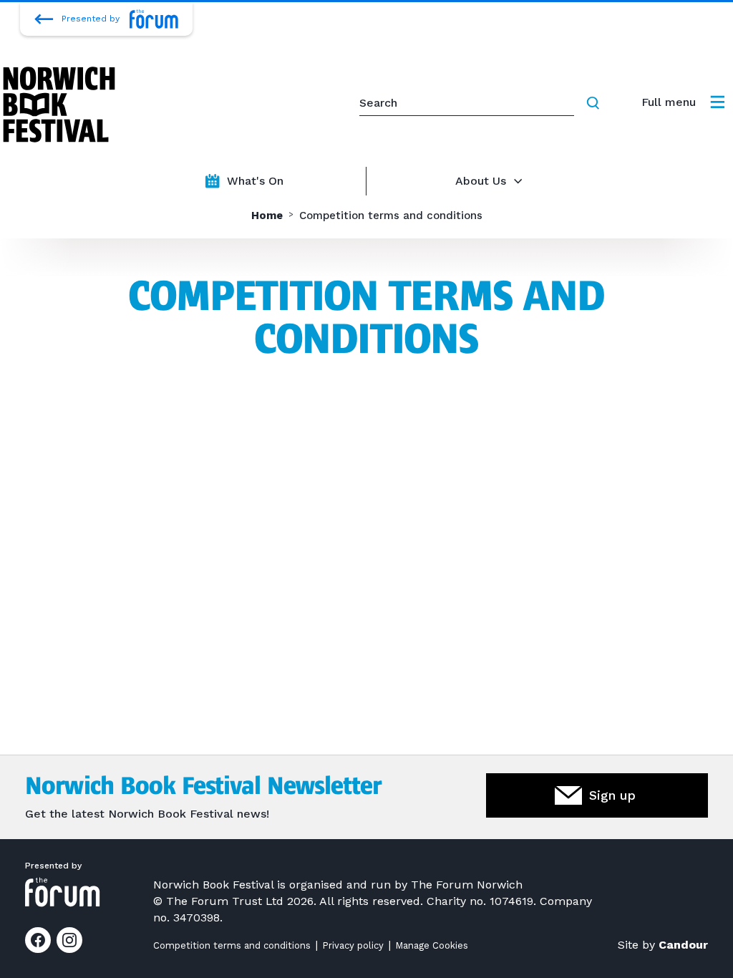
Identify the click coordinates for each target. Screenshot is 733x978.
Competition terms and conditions (232, 945)
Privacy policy (353, 945)
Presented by (91, 19)
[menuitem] (683, 103)
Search (595, 103)
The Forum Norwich (467, 884)
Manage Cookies (431, 945)
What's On (255, 181)
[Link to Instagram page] (69, 940)
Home (267, 216)
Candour (683, 945)
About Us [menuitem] (480, 181)
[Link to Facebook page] (38, 940)
